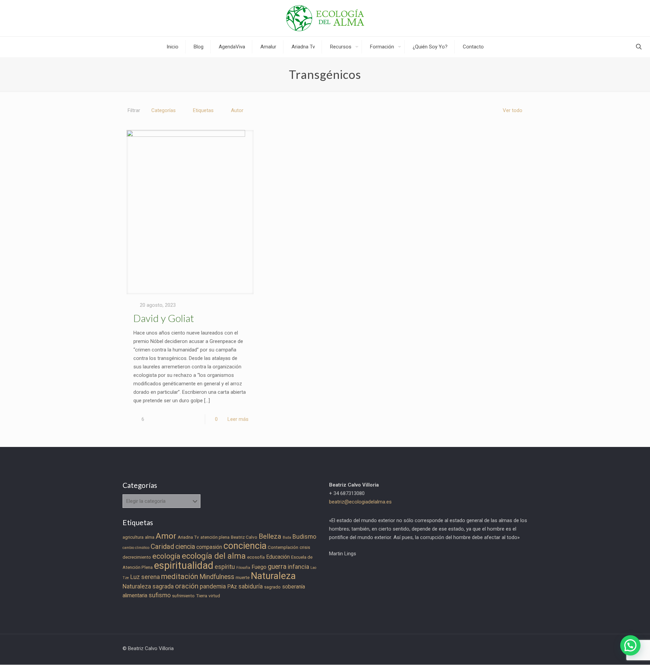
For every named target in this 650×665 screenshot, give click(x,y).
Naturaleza (273, 576)
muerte (243, 577)
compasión (209, 547)
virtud (214, 595)
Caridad (162, 546)
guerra (277, 567)
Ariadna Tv (188, 537)
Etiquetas (203, 110)
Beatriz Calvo (244, 537)
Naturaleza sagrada (148, 586)
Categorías (163, 110)
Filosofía (243, 567)
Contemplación (283, 547)
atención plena (215, 537)
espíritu (225, 566)
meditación (179, 576)
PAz (232, 586)
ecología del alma (214, 556)
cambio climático (136, 547)
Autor (237, 110)
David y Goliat (163, 318)
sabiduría (250, 586)
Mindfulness (216, 577)
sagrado (272, 586)
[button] (630, 645)
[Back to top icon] (617, 651)
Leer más (238, 419)
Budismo (304, 536)
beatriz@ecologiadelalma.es (360, 502)
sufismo (160, 595)
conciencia (244, 545)
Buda (287, 537)
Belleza (270, 536)
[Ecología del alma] (325, 18)
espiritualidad (183, 565)
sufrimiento (183, 595)
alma (149, 537)
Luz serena (145, 577)
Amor (166, 536)
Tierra (201, 595)
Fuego (259, 567)
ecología (166, 556)
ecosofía (256, 557)
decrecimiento (137, 557)
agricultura (133, 537)
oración (186, 586)
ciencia (185, 547)
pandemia (213, 586)
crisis (305, 547)
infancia (298, 566)
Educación (278, 557)
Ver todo (512, 110)
